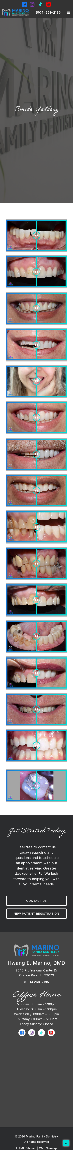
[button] (65, 12)
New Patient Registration (36, 913)
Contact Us (36, 901)
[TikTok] (41, 1032)
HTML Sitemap (26, 1148)
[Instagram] (32, 4)
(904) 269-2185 (48, 12)
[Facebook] (24, 4)
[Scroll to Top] (66, 1143)
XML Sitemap (48, 1148)
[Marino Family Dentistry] (15, 12)
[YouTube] (51, 1032)
